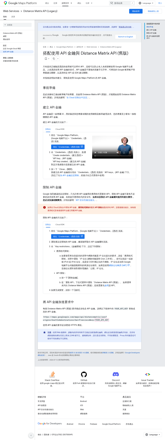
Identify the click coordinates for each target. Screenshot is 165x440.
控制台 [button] (48, 129)
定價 (55, 3)
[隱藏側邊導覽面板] (31, 435)
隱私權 (46, 435)
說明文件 (65, 3)
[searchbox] (17, 25)
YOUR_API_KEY (101, 320)
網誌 (79, 3)
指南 (5, 16)
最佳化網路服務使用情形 (48, 414)
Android (83, 401)
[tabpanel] (89, 155)
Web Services (11, 11)
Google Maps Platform (64, 47)
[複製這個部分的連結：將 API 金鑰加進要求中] (76, 302)
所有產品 (129, 424)
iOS (81, 405)
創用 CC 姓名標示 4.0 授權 (79, 353)
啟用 (107, 285)
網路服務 (83, 414)
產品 (47, 3)
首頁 (44, 47)
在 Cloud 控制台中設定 (77, 97)
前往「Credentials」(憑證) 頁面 (66, 147)
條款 (39, 435)
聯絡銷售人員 (153, 11)
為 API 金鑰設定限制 (69, 175)
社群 (87, 3)
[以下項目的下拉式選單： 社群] (92, 3)
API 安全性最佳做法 (85, 200)
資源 (13, 16)
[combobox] (122, 3)
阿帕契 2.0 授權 (108, 353)
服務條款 (126, 414)
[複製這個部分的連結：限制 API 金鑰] (64, 187)
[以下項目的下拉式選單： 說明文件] (72, 3)
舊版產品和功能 (125, 27)
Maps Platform (27, 3)
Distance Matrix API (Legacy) (40, 11)
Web (82, 409)
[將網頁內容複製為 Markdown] (54, 59)
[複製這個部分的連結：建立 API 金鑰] (64, 107)
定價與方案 (127, 401)
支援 (124, 409)
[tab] (48, 129)
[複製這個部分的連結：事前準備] (57, 88)
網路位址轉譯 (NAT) (118, 265)
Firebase (93, 424)
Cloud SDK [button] (59, 129)
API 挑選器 (42, 405)
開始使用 (135, 11)
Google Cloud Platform (111, 424)
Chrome (81, 424)
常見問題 (41, 401)
